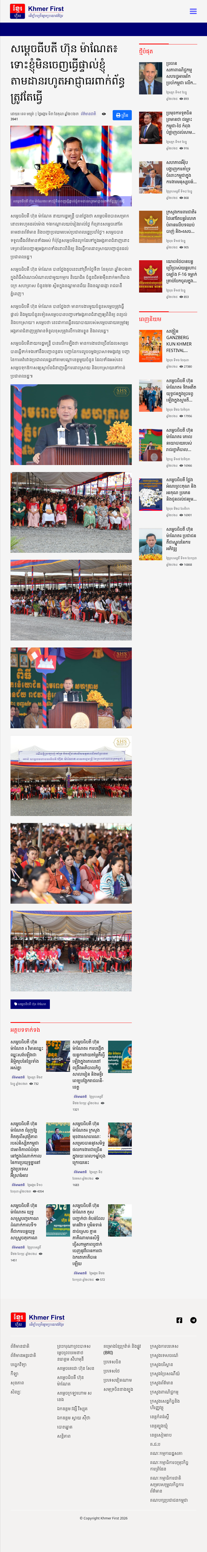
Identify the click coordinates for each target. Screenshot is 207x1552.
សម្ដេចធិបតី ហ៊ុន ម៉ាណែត (31, 1004)
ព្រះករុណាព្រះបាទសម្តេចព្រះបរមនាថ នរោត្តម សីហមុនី (74, 1352)
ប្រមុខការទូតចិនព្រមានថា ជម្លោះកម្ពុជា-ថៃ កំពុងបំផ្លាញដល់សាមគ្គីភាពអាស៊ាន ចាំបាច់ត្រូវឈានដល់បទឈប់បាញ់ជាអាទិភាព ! (181, 122)
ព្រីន (124, 115)
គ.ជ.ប (155, 1444)
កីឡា (14, 1374)
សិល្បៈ (16, 1392)
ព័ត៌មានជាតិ (88, 113)
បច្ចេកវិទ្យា (19, 1364)
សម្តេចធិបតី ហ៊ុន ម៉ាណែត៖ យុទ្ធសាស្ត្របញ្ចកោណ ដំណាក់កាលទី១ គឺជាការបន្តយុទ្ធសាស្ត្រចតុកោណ (25, 1221)
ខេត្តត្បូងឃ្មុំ (159, 1426)
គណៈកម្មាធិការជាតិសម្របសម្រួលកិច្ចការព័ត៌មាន (167, 1484)
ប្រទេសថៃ (112, 1371)
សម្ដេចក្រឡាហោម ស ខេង (74, 1396)
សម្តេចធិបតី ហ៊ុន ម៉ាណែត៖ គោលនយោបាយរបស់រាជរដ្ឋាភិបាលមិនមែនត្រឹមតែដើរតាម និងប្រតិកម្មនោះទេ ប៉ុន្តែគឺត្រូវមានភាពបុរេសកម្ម (180, 440)
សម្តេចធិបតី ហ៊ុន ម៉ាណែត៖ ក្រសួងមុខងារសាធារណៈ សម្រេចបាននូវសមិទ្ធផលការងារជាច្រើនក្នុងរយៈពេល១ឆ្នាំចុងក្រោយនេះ (89, 1143)
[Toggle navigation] (191, 11)
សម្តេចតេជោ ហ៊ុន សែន (75, 1368)
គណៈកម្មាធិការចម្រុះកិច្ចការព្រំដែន (169, 1465)
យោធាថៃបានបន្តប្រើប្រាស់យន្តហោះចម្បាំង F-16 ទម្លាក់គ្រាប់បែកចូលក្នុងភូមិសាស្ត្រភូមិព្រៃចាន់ (181, 271)
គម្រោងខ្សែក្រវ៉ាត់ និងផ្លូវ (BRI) (122, 1349)
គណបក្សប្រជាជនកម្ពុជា (169, 1500)
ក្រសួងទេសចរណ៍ (164, 1355)
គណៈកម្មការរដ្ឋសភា (166, 1453)
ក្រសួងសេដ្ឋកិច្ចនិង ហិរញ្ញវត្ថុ (165, 1404)
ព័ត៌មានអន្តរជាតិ (23, 1355)
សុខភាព (17, 1383)
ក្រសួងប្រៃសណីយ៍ (165, 1374)
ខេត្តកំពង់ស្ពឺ (159, 1417)
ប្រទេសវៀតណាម (118, 1380)
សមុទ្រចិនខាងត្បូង (118, 1389)
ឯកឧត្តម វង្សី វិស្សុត (72, 1409)
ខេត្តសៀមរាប (161, 1435)
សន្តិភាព (64, 1436)
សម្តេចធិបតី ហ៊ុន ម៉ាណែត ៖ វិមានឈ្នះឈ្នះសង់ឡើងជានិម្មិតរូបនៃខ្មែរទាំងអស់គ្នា (27, 1055)
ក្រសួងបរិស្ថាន (161, 1364)
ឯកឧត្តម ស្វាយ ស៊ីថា (73, 1418)
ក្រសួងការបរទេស (164, 1346)
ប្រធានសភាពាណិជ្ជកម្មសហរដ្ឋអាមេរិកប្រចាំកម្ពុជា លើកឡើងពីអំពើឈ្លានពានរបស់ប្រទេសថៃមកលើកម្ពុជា (179, 73)
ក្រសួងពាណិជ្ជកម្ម (164, 1392)
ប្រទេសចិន (112, 1362)
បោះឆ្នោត (65, 1427)
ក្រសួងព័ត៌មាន (161, 1383)
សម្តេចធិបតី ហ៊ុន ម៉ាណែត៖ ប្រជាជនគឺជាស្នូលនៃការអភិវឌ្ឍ (181, 538)
